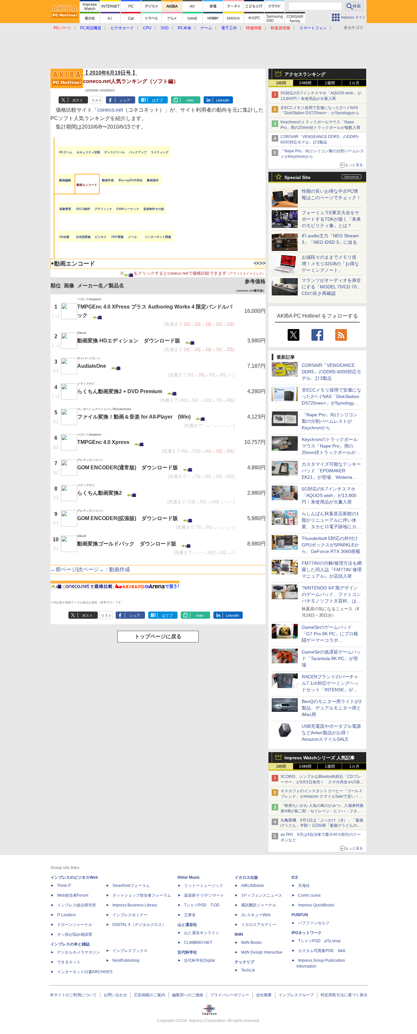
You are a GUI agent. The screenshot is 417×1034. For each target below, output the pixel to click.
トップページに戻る (158, 636)
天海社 (304, 885)
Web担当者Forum (72, 895)
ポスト (77, 100)
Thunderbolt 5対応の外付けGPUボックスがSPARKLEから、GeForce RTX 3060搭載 (331, 545)
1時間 (281, 83)
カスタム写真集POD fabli (321, 950)
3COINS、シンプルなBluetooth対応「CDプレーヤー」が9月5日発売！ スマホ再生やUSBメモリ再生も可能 (322, 782)
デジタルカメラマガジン (78, 952)
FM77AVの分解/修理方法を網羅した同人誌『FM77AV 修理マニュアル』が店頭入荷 (332, 569)
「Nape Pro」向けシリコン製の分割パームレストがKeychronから (330, 421)
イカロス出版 (246, 877)
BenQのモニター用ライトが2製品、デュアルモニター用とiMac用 (332, 708)
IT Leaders (66, 915)
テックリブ (244, 962)
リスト (96, 100)
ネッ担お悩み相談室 (74, 934)
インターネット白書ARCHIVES (84, 972)
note (190, 100)
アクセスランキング (304, 74)
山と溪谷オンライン (201, 933)
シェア (125, 100)
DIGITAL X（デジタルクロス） (139, 924)
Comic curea (309, 895)
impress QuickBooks (316, 905)
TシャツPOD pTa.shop (319, 941)
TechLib (248, 970)
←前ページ (63, 569)
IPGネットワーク (307, 933)
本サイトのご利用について (73, 995)
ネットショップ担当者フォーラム (141, 895)
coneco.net (110, 110)
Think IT (64, 885)
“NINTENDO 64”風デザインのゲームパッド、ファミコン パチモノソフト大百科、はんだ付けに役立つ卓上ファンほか (331, 600)
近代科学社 (187, 952)
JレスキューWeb (256, 915)
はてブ (157, 100)
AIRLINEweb (252, 885)
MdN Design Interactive (261, 952)
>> (263, 263)
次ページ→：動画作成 (104, 569)
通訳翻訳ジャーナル (258, 905)
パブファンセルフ (313, 923)
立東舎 (190, 915)
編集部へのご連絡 (187, 995)
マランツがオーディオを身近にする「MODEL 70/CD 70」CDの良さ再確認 (331, 287)
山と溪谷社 (187, 924)
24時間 (305, 83)
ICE (295, 877)
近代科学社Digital (199, 960)
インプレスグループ (296, 995)
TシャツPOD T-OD (202, 905)
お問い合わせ (115, 995)
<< (257, 263)
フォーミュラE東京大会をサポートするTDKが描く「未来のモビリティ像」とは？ (331, 219)
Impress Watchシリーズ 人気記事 (319, 757)
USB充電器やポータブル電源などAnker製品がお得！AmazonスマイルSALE (331, 733)
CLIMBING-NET (198, 942)
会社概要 (264, 995)
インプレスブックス (130, 950)
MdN (239, 934)
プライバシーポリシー (229, 995)
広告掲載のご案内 (149, 995)
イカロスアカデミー (258, 924)
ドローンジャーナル (74, 924)
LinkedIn (222, 100)
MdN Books (251, 942)
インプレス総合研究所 (76, 905)
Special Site (297, 177)
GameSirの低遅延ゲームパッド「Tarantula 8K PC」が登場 (331, 658)
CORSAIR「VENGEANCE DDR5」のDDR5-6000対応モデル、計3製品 (331, 372)
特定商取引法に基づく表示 (344, 995)
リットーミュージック (203, 885)
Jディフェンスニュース (261, 895)
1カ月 (354, 83)
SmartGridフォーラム (131, 885)
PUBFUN (300, 915)
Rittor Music (189, 877)
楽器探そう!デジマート (204, 895)
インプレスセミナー (130, 915)
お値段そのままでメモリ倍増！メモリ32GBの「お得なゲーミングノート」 (330, 264)
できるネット (68, 962)
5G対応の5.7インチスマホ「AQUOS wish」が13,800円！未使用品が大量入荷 (329, 495)
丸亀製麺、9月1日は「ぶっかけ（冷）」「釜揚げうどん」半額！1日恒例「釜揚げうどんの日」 (321, 826)
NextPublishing (125, 960)
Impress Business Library (134, 905)
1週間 (330, 83)
